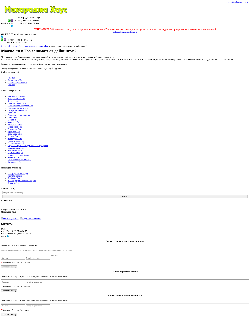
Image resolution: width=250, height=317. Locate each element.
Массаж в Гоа (14, 122)
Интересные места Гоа (17, 110)
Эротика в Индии (15, 153)
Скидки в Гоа (14, 120)
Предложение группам (18, 108)
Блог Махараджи (15, 176)
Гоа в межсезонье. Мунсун (19, 160)
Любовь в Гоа (14, 178)
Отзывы (11, 85)
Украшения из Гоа (16, 141)
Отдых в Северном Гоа (11, 46)
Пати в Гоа (12, 117)
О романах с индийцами (18, 155)
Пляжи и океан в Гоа (17, 103)
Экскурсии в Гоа (15, 80)
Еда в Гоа (12, 113)
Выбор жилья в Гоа (16, 99)
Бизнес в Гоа (13, 157)
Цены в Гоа (13, 136)
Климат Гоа (13, 101)
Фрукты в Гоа (14, 131)
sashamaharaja (16, 236)
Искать (125, 197)
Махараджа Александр (18, 173)
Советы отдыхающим (17, 82)
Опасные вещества (16, 148)
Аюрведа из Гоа (15, 138)
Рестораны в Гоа (15, 124)
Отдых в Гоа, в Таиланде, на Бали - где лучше (28, 145)
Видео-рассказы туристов (19, 115)
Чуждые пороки (15, 150)
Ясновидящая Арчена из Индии (22, 180)
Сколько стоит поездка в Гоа (20, 106)
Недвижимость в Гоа (17, 143)
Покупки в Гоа (14, 129)
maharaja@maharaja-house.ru (236, 2)
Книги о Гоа (13, 183)
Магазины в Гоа (15, 127)
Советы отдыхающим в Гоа (36, 46)
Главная (11, 78)
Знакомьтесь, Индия (16, 96)
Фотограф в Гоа (14, 162)
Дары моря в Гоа (15, 134)
